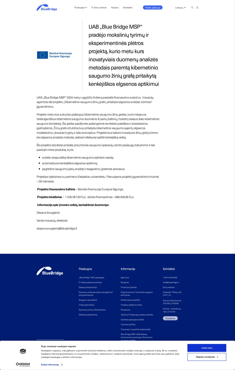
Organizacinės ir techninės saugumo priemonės (137, 294)
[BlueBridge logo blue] (47, 7)
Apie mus (125, 277)
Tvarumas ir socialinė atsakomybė (135, 329)
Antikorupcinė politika (130, 299)
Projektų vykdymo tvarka (131, 304)
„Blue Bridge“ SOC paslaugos (91, 277)
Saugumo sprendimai (88, 299)
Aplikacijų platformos (88, 314)
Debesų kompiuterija (88, 287)
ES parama (125, 309)
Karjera (115, 7)
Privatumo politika (129, 287)
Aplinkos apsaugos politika (132, 319)
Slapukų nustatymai (205, 357)
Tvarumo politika (128, 324)
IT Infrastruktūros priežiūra (90, 282)
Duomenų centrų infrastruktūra (92, 309)
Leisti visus (207, 348)
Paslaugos (80, 7)
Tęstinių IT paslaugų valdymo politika (137, 314)
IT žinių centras (99, 7)
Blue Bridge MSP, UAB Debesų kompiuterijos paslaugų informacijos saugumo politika (136, 337)
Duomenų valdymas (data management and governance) (96, 294)
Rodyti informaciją (50, 364)
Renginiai (125, 282)
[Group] (197, 7)
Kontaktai (127, 7)
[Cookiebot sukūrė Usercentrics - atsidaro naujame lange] (23, 365)
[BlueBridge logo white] (50, 271)
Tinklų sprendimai (86, 304)
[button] (180, 7)
